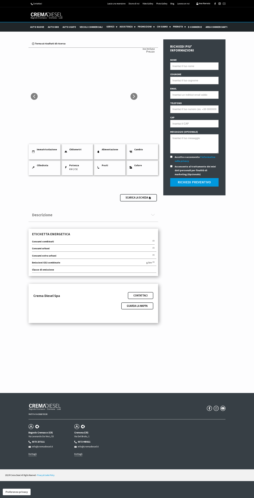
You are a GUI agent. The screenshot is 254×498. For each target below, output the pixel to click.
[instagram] (219, 3)
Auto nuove (37, 27)
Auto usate (69, 27)
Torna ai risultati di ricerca (49, 43)
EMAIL (173, 88)
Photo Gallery (161, 3)
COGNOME (175, 74)
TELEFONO (176, 103)
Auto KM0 (53, 27)
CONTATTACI (140, 295)
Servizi (110, 26)
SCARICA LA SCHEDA (137, 197)
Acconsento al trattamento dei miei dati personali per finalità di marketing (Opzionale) (195, 170)
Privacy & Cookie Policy (45, 475)
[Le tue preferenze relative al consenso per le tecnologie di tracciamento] (17, 492)
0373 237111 (38, 441)
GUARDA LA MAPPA (137, 305)
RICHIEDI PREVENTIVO (194, 182)
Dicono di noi (134, 3)
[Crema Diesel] (47, 15)
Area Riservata (204, 3)
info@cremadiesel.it (42, 446)
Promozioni (145, 26)
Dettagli (33, 454)
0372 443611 (83, 441)
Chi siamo (162, 26)
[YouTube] (224, 3)
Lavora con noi (183, 3)
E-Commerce (195, 27)
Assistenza (126, 26)
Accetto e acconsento (195, 158)
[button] (34, 96)
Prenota (178, 26)
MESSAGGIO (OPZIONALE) (184, 131)
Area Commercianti (216, 27)
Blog (172, 3)
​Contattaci (37, 3)
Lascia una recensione (116, 3)
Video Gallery (148, 3)
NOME (173, 59)
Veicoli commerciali (91, 27)
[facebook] (215, 3)
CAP (172, 117)
